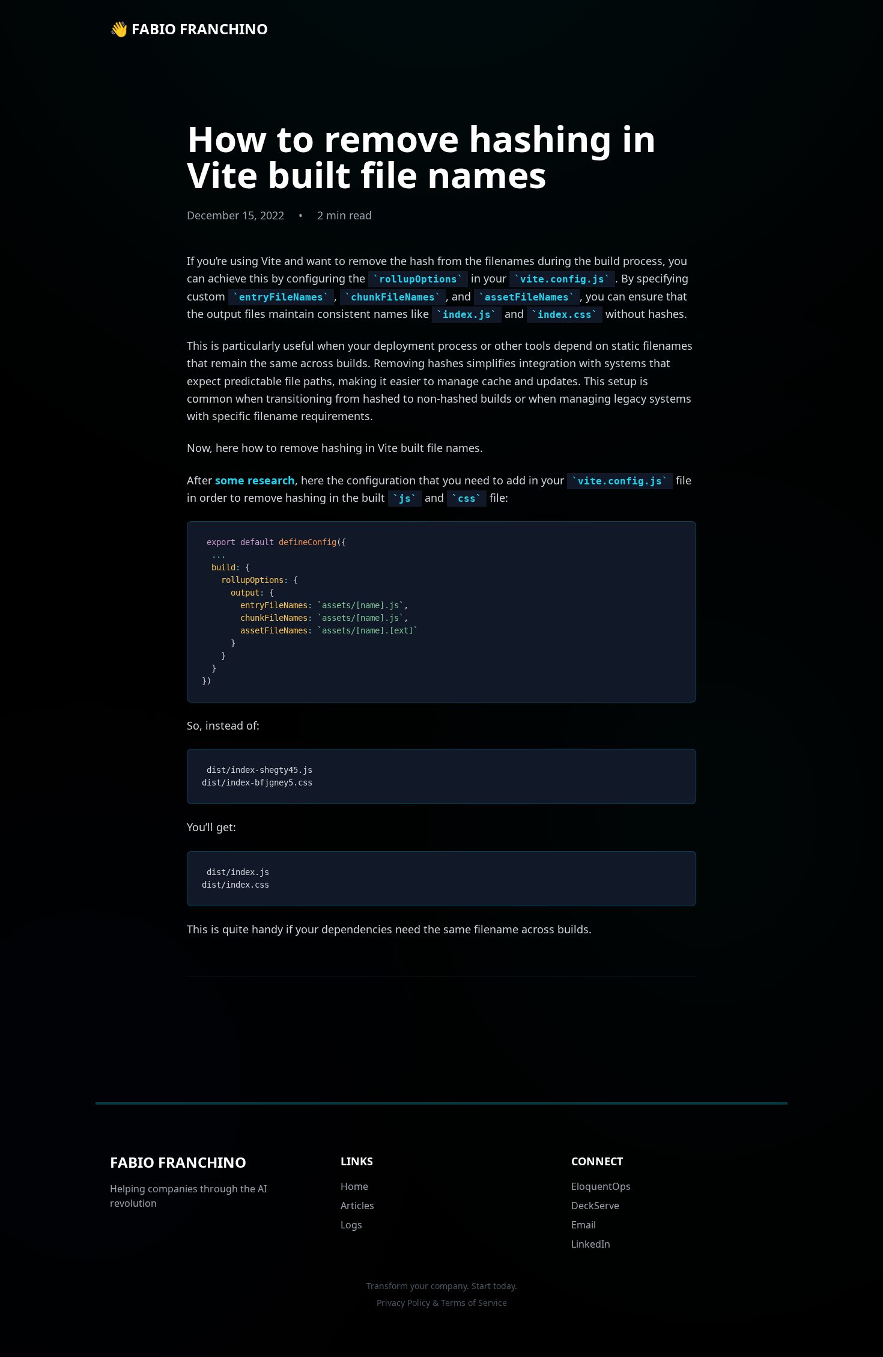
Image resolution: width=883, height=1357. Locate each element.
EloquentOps (601, 1186)
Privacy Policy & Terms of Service (442, 1302)
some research (255, 480)
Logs (351, 1224)
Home (354, 1186)
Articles (357, 1205)
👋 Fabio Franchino (189, 28)
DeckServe (595, 1205)
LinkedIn (590, 1244)
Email (583, 1224)
